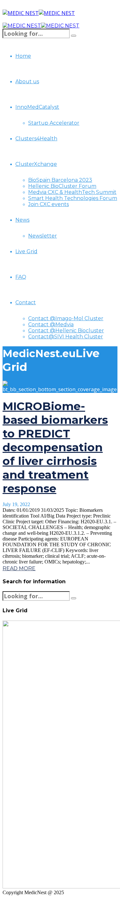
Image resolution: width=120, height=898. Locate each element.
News (22, 220)
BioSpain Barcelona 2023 (60, 180)
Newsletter (42, 236)
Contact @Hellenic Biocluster (66, 331)
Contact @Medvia (51, 324)
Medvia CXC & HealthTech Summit (72, 192)
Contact (25, 302)
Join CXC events (48, 204)
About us (27, 81)
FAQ (20, 277)
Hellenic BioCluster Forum (62, 186)
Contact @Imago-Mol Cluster (65, 318)
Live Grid (26, 251)
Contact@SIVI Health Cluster (65, 337)
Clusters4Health (36, 139)
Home (23, 56)
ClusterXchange (36, 164)
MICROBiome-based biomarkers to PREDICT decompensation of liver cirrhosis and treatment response (55, 447)
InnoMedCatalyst (37, 107)
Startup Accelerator (53, 123)
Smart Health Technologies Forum (72, 198)
